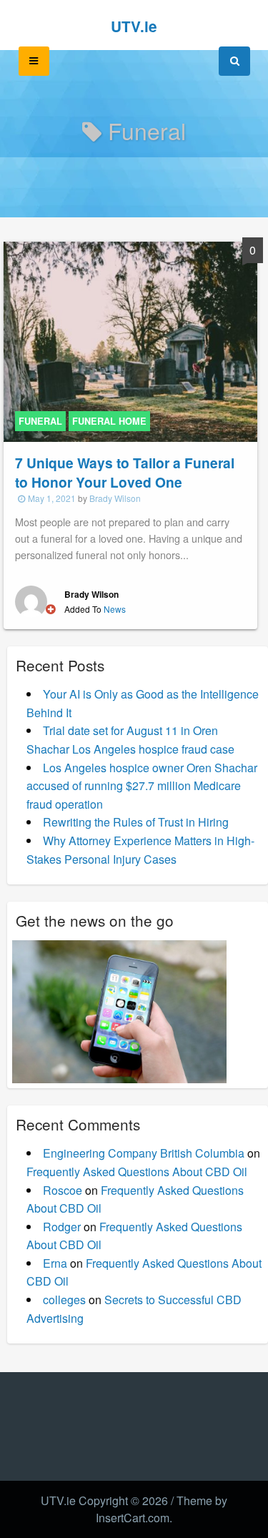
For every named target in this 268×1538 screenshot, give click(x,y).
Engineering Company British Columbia (143, 1153)
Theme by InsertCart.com (161, 1509)
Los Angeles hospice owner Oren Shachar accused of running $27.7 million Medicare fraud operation (141, 785)
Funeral (40, 421)
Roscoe (62, 1190)
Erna (55, 1263)
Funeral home (109, 421)
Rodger (62, 1226)
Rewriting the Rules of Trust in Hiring (136, 822)
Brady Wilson (115, 498)
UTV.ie (134, 26)
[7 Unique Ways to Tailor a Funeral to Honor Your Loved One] (130, 340)
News (115, 609)
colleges (64, 1299)
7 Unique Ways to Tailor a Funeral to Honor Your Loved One (124, 472)
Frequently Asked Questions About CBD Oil (136, 1171)
